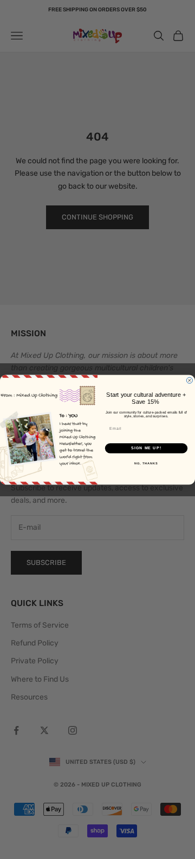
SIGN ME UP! (146, 448)
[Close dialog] (189, 380)
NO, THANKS (146, 462)
